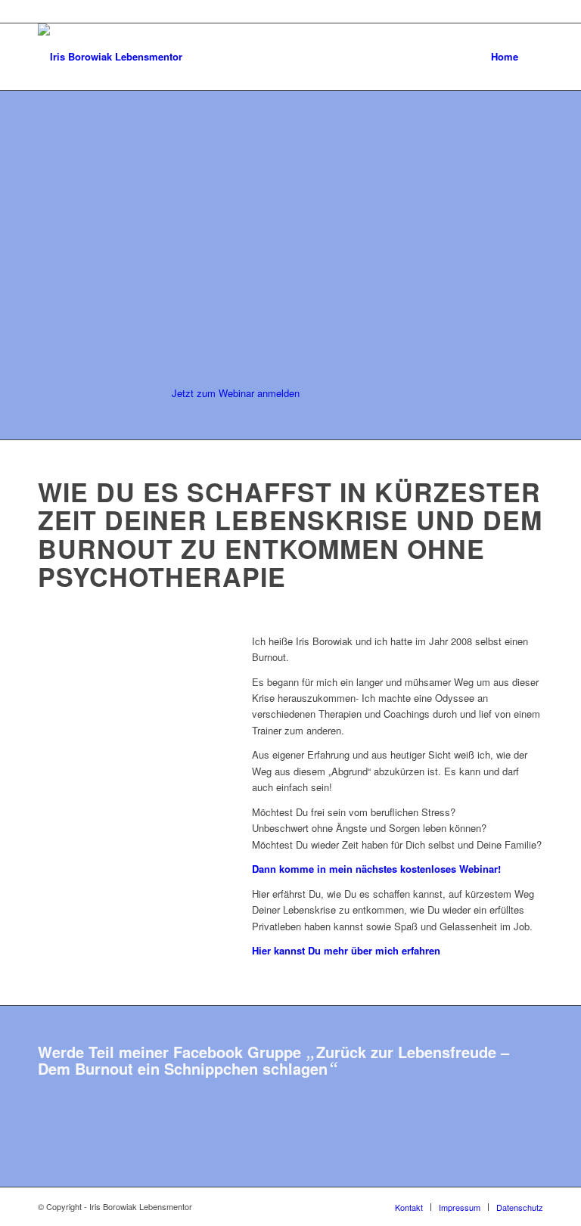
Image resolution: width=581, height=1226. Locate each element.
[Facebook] (531, 11)
